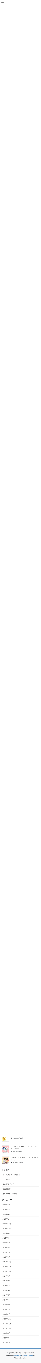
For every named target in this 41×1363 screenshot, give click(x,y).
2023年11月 (7, 1324)
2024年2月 (6, 1309)
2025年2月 (6, 1252)
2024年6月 (6, 1290)
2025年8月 (6, 1238)
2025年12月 (7, 1224)
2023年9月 (6, 1333)
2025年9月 (6, 1233)
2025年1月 (6, 1257)
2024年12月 (7, 1262)
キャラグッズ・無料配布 (11, 1175)
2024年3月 (6, 1305)
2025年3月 (6, 1247)
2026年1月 (6, 1219)
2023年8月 (6, 1338)
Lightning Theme (27, 1356)
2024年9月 (6, 1276)
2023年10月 (7, 1328)
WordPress (17, 1356)
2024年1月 (6, 1314)
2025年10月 (7, 1228)
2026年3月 (6, 1214)
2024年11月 (7, 1266)
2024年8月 (6, 1281)
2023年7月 (6, 1343)
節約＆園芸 (6, 1189)
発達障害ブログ (8, 1184)
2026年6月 (6, 1205)
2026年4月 (6, 1209)
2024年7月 (6, 1285)
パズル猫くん (7, 1179)
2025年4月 (6, 1243)
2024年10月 (7, 1271)
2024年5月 (6, 1295)
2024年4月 (6, 1300)
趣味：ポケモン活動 (10, 1194)
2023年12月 (7, 1319)
